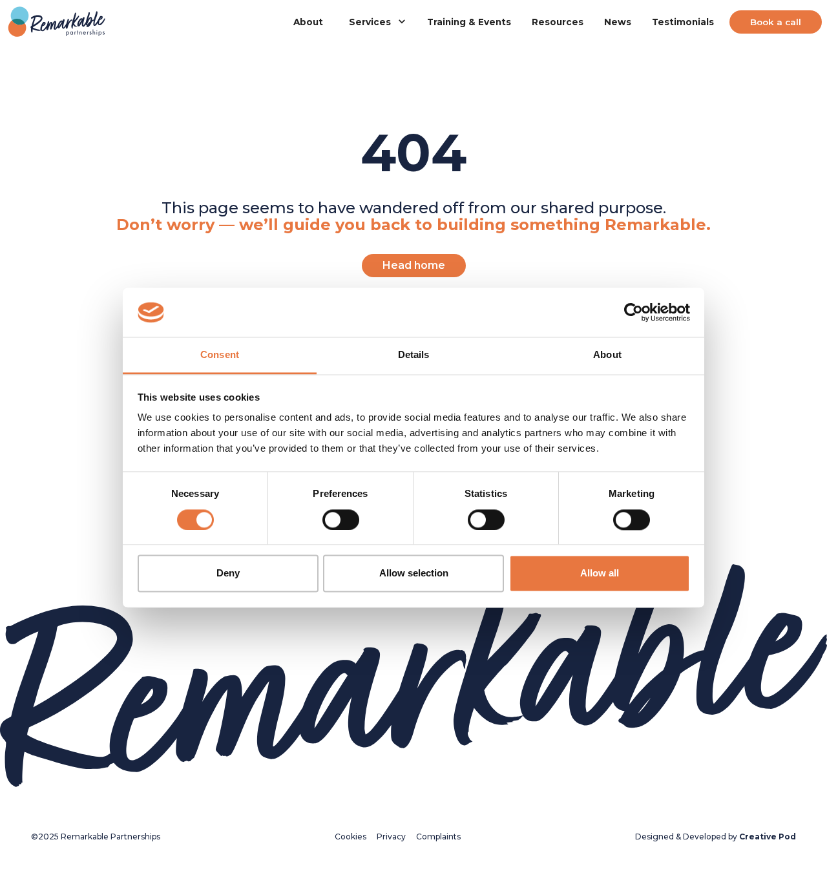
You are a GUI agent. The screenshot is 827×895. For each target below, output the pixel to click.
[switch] (340, 519)
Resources (557, 22)
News (617, 22)
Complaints (438, 836)
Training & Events (469, 22)
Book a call (775, 22)
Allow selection (413, 573)
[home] (57, 22)
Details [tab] (414, 355)
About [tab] (607, 355)
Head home (413, 265)
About (308, 22)
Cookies (350, 836)
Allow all (599, 573)
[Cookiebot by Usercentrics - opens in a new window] (633, 312)
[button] (375, 22)
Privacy (391, 836)
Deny (228, 573)
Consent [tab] (219, 355)
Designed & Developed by (715, 836)
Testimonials (683, 22)
